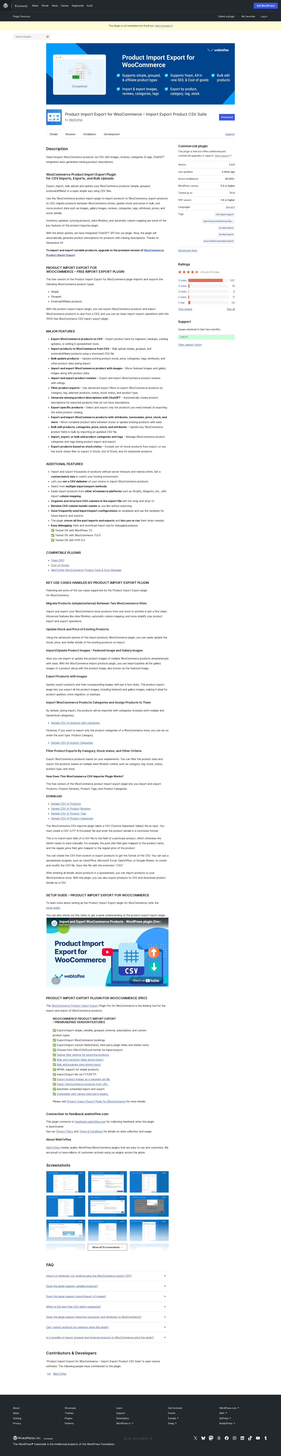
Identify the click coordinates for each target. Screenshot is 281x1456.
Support (230, 134)
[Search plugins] (47, 36)
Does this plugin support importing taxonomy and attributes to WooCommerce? (93, 1317)
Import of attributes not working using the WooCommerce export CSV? (89, 1275)
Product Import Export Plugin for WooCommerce (96, 1101)
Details (54, 134)
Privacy (17, 1423)
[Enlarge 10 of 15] (81, 1248)
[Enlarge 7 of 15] (81, 1223)
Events (171, 1413)
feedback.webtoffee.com (90, 1121)
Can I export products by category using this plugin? (77, 1327)
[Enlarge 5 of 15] (122, 1199)
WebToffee (75, 119)
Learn (119, 1408)
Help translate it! (164, 25)
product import (226, 234)
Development (112, 134)
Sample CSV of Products (66, 803)
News (16, 1413)
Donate (173, 1418)
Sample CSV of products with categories (75, 722)
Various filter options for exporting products (83, 1054)
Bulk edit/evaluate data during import (79, 1064)
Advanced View (187, 250)
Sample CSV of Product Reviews (70, 808)
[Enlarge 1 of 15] (81, 1175)
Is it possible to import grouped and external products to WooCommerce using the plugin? (100, 1337)
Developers (122, 1418)
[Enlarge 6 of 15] (164, 1199)
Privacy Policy (64, 1131)
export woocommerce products (218, 221)
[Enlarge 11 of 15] (122, 1248)
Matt (223, 1413)
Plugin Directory (21, 16)
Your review (185, 309)
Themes (69, 1413)
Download (227, 117)
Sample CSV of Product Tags (68, 813)
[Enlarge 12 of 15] (164, 1248)
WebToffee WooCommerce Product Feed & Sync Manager (86, 570)
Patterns (69, 1423)
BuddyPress (227, 1423)
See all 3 (230, 207)
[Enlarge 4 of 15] (81, 1199)
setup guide (53, 907)
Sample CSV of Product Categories (72, 818)
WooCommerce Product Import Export (75, 1005)
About (16, 1408)
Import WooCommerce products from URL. (82, 1084)
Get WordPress (266, 5)
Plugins (68, 1418)
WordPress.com (229, 1408)
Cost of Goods (60, 565)
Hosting (17, 1418)
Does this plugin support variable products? (72, 1286)
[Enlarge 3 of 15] (164, 1175)
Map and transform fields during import (80, 1059)
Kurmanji (48, 1438)
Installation (89, 134)
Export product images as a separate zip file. (83, 1079)
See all (231, 309)
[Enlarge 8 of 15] (122, 1223)
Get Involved (175, 1408)
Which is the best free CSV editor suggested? (73, 1306)
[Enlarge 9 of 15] (164, 1223)
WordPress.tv (125, 1423)
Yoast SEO (57, 560)
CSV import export (225, 214)
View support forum (190, 344)
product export (226, 228)
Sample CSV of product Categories (72, 742)
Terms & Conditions (91, 1131)
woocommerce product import (219, 241)
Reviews (70, 134)
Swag (172, 1423)
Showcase (70, 1408)
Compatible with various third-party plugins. (82, 1094)
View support (222, 155)
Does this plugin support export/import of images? (76, 1296)
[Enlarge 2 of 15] (122, 1175)
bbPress (225, 1418)
